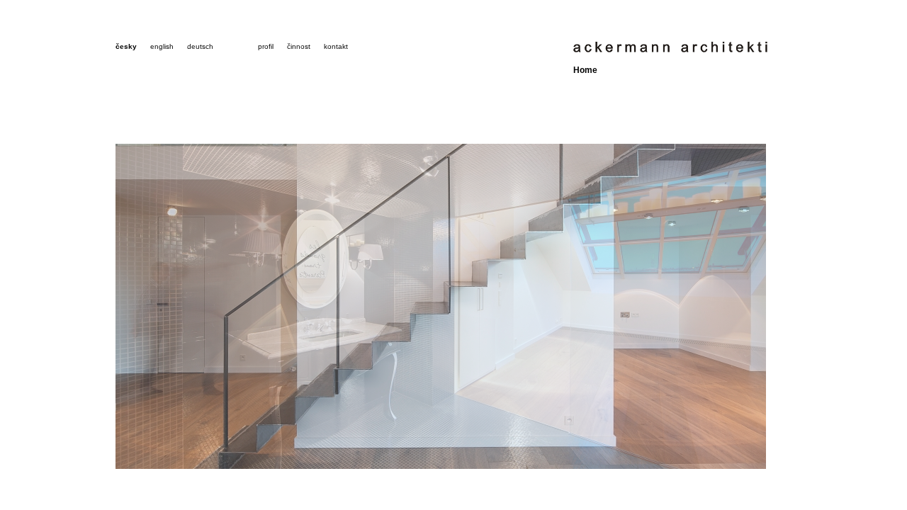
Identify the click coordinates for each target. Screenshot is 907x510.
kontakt (336, 46)
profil (266, 46)
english (162, 46)
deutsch (200, 46)
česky (126, 46)
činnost (298, 46)
